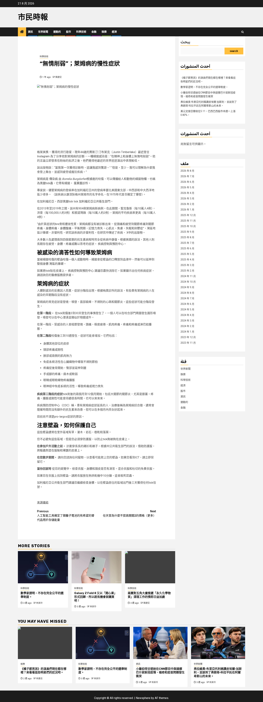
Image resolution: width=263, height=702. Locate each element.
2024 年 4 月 (187, 315)
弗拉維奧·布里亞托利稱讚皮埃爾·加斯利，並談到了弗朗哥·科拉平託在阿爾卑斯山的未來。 (218, 672)
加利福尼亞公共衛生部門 (94, 201)
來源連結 (42, 502)
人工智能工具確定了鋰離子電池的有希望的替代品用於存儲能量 (65, 516)
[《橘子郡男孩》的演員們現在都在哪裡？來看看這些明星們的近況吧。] (45, 643)
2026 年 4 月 (187, 193)
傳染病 (53, 179)
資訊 (30, 31)
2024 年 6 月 (187, 303)
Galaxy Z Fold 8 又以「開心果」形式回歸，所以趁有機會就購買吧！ (95, 596)
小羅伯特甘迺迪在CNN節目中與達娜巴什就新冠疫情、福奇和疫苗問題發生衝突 (160, 672)
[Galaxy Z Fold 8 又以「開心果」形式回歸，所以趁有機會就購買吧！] (97, 567)
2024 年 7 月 (187, 298)
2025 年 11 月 (188, 220)
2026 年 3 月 (187, 198)
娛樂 (104, 31)
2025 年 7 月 (187, 242)
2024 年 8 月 (187, 292)
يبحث (185, 42)
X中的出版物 (134, 232)
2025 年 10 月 (188, 226)
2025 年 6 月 (187, 248)
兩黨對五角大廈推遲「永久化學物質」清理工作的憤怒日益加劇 (149, 595)
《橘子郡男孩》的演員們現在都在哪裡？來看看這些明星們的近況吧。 (43, 670)
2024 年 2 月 (187, 326)
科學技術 (81, 31)
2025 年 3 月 (187, 265)
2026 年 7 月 (187, 176)
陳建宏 (58, 77)
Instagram (43, 156)
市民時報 (33, 17)
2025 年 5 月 (187, 254)
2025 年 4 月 (187, 259)
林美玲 (39, 603)
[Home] (22, 32)
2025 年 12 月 (188, 215)
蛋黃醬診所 (81, 183)
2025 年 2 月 (187, 270)
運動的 (57, 31)
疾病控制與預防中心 (111, 244)
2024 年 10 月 (188, 281)
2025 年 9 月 (187, 231)
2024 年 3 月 (187, 320)
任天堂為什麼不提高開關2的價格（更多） (129, 513)
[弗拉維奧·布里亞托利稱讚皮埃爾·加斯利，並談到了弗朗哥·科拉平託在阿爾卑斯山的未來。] (218, 643)
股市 (68, 31)
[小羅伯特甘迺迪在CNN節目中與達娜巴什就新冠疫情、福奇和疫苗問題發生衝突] (160, 643)
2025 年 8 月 (187, 237)
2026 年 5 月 (187, 187)
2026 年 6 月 (187, 181)
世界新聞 (43, 31)
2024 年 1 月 (187, 331)
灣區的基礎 (56, 263)
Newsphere (143, 698)
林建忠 (39, 678)
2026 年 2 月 (187, 204)
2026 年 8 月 (187, 170)
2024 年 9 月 (187, 287)
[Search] (242, 31)
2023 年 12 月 (188, 337)
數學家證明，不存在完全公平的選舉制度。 (204, 87)
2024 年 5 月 (187, 309)
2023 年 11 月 (188, 342)
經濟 (114, 31)
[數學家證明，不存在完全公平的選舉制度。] (43, 567)
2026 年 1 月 (187, 209)
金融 (93, 31)
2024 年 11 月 (188, 276)
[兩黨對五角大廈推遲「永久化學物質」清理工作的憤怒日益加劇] (150, 567)
